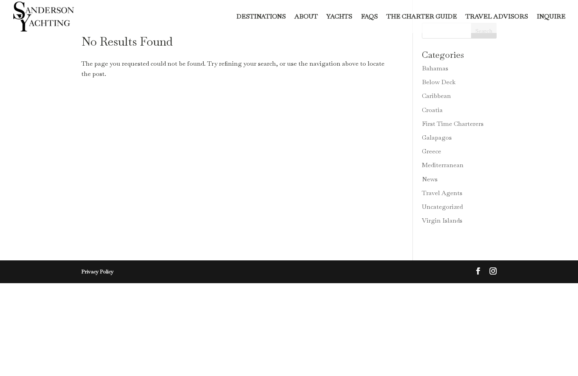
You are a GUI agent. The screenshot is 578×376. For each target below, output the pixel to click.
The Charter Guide (422, 17)
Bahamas (435, 68)
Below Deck (439, 82)
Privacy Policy (97, 271)
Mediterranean (443, 165)
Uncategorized (442, 207)
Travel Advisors (497, 17)
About (306, 17)
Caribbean (436, 96)
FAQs (369, 17)
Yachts (339, 17)
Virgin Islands (442, 220)
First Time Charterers (453, 124)
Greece (431, 151)
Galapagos (437, 137)
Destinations (261, 17)
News (430, 179)
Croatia (432, 110)
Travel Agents (442, 193)
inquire (551, 17)
